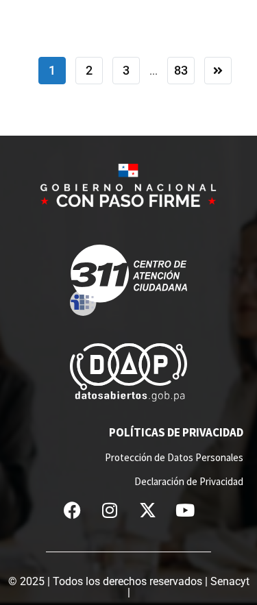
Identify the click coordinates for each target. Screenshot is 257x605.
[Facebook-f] (72, 510)
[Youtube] (185, 510)
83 (181, 70)
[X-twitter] (147, 510)
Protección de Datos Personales (174, 457)
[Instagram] (110, 510)
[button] (247, 12)
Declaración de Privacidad (188, 481)
